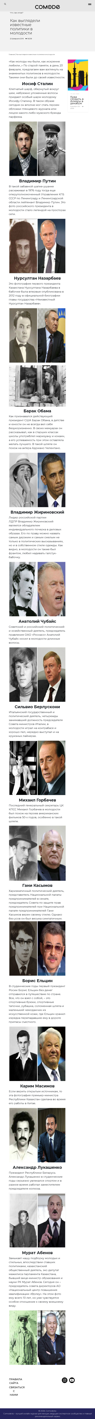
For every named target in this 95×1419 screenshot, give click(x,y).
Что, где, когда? (16, 13)
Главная (12, 54)
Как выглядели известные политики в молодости (35, 54)
